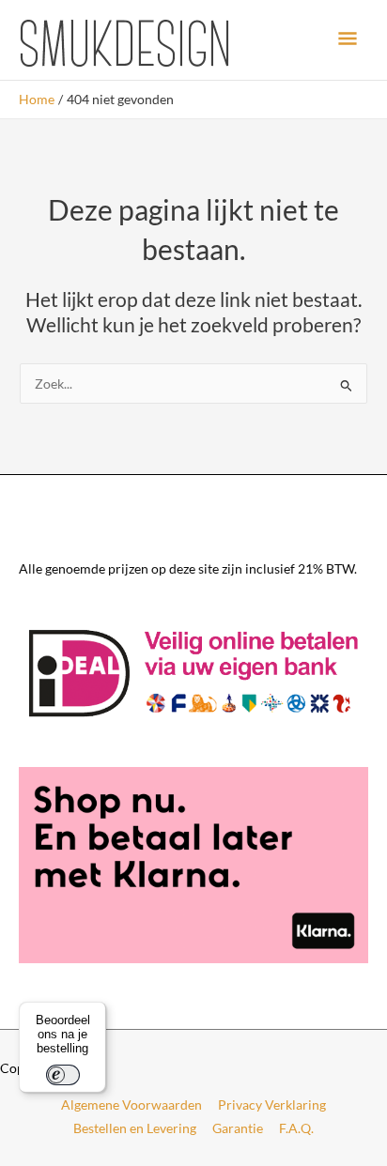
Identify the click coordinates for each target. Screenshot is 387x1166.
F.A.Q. (296, 1128)
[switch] (63, 1075)
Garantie (237, 1128)
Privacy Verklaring (272, 1104)
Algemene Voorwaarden (131, 1104)
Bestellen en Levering (134, 1128)
